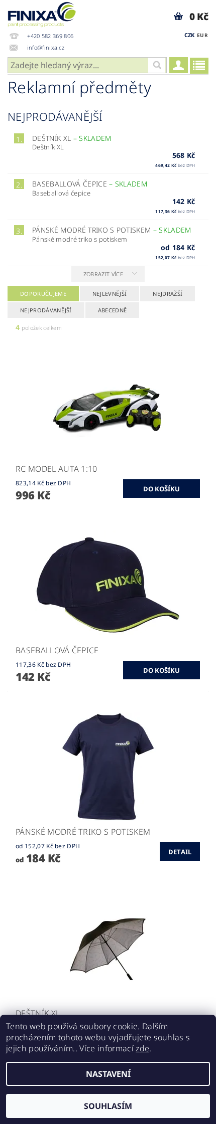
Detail (180, 851)
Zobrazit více (103, 274)
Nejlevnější (109, 293)
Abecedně (112, 310)
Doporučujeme (43, 293)
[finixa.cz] (42, 13)
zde (142, 1048)
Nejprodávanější (46, 310)
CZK (189, 35)
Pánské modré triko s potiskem (111, 230)
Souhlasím (108, 1105)
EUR (202, 35)
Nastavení (108, 1073)
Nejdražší (167, 293)
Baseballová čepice (89, 184)
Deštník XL (71, 138)
